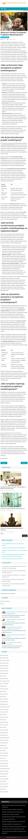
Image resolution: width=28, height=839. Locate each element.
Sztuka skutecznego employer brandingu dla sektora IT (14, 816)
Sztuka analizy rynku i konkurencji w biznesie (4, 463)
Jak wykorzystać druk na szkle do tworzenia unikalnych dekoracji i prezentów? (14, 571)
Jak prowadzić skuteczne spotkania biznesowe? (12, 558)
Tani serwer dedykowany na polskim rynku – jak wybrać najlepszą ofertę (14, 576)
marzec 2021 (5, 755)
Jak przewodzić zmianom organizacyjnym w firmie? (13, 829)
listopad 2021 (5, 735)
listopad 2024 (5, 673)
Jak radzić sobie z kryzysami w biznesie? (10, 814)
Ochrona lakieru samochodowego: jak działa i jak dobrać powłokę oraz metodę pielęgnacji (14, 567)
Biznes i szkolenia (4, 37)
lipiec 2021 (4, 745)
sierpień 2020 (5, 773)
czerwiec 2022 (5, 717)
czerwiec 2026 (5, 655)
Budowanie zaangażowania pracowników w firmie (12, 811)
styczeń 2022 (5, 730)
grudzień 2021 (5, 732)
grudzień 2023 (5, 678)
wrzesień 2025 (5, 663)
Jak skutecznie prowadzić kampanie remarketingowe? (13, 547)
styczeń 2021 (5, 760)
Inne (3, 603)
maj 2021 (4, 750)
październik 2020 (5, 768)
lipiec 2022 (4, 714)
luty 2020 (4, 789)
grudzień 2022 (5, 701)
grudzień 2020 (5, 763)
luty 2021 (4, 758)
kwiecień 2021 (5, 753)
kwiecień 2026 (5, 657)
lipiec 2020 (4, 776)
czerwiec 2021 (5, 748)
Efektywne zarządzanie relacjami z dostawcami (12, 809)
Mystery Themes (18, 837)
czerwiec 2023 (5, 688)
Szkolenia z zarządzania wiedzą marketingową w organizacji (12, 529)
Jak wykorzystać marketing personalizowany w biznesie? (14, 826)
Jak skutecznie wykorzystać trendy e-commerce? (24, 463)
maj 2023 (4, 691)
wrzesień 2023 (5, 683)
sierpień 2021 (5, 742)
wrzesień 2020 (5, 771)
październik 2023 (5, 681)
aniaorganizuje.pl (11, 39)
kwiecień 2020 (5, 784)
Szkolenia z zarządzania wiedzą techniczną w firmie (13, 508)
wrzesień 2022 (5, 709)
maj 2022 (4, 719)
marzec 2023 (5, 694)
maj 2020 (4, 781)
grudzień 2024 (5, 670)
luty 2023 (4, 696)
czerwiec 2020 (5, 778)
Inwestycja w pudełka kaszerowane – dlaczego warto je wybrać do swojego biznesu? (13, 487)
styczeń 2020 (5, 791)
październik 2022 (5, 706)
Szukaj (2, 533)
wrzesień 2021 (5, 740)
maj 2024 (4, 676)
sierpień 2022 (5, 712)
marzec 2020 (5, 786)
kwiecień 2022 (5, 722)
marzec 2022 (5, 724)
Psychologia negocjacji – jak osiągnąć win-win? (12, 824)
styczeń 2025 (5, 668)
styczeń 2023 (5, 699)
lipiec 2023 (4, 686)
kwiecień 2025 (5, 665)
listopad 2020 (5, 766)
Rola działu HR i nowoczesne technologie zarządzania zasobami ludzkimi (13, 584)
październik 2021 (5, 737)
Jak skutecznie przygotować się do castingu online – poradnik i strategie (13, 580)
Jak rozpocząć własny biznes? (8, 819)
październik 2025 (5, 660)
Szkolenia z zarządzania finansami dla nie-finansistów (13, 821)
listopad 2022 (5, 704)
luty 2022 (4, 727)
